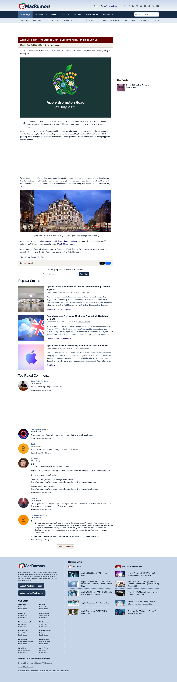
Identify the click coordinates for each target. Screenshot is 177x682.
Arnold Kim (22, 604)
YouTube (77, 566)
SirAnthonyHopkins (39, 515)
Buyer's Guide (92, 14)
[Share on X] (102, 263)
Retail (27, 257)
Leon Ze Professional (39, 381)
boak (33, 444)
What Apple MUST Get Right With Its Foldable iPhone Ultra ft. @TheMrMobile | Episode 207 (143, 584)
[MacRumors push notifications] (149, 6)
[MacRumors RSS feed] (153, 6)
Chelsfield (100, 134)
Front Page (25, 14)
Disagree (49, 390)
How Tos (65, 14)
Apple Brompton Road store (59, 51)
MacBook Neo (130, 20)
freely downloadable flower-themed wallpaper (59, 241)
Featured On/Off (24, 670)
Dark (66, 670)
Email (20, 608)
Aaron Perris (43, 648)
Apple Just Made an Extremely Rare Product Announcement (77, 345)
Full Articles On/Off (37, 670)
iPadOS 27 (93, 20)
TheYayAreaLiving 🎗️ (39, 430)
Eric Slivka (42, 604)
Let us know (113, 6)
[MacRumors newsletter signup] (157, 6)
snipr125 (34, 498)
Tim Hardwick (55, 45)
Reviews (77, 14)
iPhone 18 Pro (53, 20)
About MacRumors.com (31, 586)
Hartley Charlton (86, 292)
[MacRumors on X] (137, 6)
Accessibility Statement (25, 667)
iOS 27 (81, 20)
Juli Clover (22, 613)
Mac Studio (37, 20)
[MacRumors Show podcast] (125, 6)
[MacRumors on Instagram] (129, 6)
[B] (23, 453)
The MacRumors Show (132, 566)
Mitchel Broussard (24, 622)
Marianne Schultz (45, 630)
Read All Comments (65, 547)
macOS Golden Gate (111, 20)
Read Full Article (53, 309)
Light (62, 670)
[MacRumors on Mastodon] (141, 6)
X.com (25, 608)
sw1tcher (34, 459)
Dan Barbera (22, 639)
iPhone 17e (145, 20)
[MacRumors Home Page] (34, 6)
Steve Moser (22, 648)
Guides (54, 14)
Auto (57, 670)
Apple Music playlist (66, 244)
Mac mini (24, 20)
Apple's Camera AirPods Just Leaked (95, 603)
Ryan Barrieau (44, 639)
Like (43, 390)
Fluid (46, 670)
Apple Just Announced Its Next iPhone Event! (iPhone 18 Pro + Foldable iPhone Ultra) (96, 584)
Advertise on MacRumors (31, 593)
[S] (23, 524)
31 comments (66, 309)
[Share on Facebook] (108, 263)
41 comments (26, 263)
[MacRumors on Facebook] (133, 6)
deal (73, 134)
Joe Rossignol (85, 348)
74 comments (66, 339)
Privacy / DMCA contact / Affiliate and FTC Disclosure (35, 663)
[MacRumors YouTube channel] (145, 6)
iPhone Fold (68, 20)
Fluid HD (52, 670)
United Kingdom (37, 257)
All (157, 20)
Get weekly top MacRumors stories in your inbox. (65, 270)
